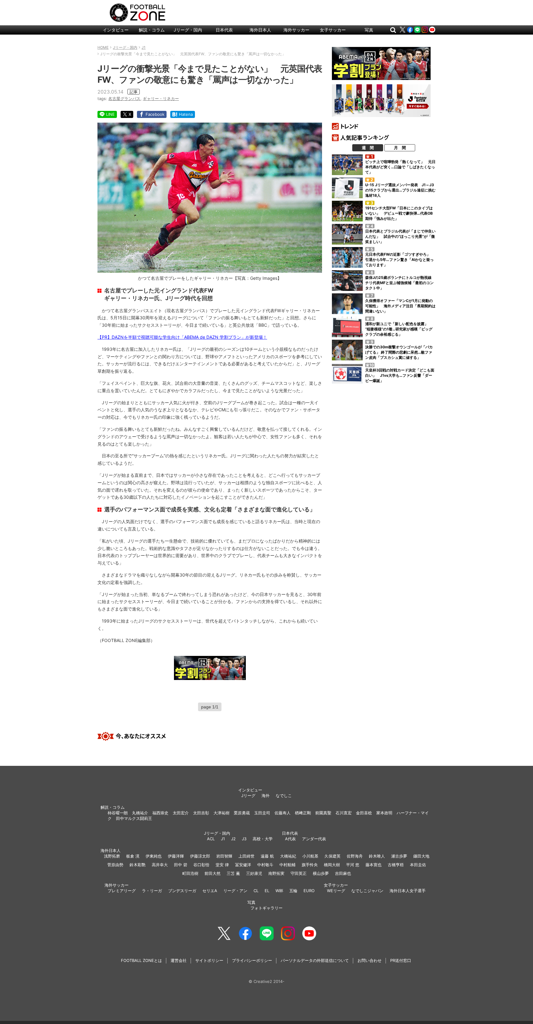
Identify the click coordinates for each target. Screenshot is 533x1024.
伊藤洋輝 (176, 856)
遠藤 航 (267, 856)
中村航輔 (287, 864)
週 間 (368, 147)
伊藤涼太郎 (200, 856)
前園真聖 (323, 812)
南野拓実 (276, 873)
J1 (223, 838)
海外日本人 (260, 29)
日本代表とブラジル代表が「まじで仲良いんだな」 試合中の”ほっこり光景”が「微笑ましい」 (400, 236)
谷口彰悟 (201, 864)
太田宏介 (181, 812)
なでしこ (284, 795)
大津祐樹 (221, 812)
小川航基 (310, 856)
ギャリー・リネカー (161, 98)
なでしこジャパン (367, 890)
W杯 (279, 890)
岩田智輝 (224, 856)
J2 (233, 838)
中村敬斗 (265, 864)
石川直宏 (344, 812)
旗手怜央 (310, 864)
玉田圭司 (262, 812)
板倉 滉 (132, 856)
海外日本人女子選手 (408, 890)
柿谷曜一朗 (118, 812)
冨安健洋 (243, 864)
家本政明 (384, 812)
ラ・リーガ (152, 890)
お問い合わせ (369, 960)
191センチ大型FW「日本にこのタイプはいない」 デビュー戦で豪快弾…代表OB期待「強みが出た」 (399, 213)
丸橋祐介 (140, 812)
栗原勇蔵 (242, 812)
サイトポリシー (209, 960)
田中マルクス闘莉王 (134, 818)
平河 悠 (352, 864)
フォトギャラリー (266, 907)
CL (256, 890)
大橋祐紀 (288, 856)
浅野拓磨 (112, 856)
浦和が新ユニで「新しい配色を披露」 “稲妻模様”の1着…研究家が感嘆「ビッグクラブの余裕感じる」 (398, 329)
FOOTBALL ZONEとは (141, 960)
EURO (309, 890)
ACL (211, 838)
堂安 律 (222, 864)
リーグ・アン (235, 890)
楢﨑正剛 (303, 812)
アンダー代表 (314, 838)
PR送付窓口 (400, 960)
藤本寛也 (374, 864)
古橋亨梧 (396, 864)
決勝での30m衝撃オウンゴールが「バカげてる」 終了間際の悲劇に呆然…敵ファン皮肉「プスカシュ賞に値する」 (399, 352)
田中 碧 (180, 864)
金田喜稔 (364, 812)
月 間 (400, 147)
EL (267, 890)
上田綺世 (246, 856)
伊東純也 (154, 856)
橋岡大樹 (332, 864)
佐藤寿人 (283, 812)
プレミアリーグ (122, 890)
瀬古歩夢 (399, 856)
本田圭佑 (418, 864)
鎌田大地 (421, 856)
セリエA (209, 890)
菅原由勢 (115, 864)
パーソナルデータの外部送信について (315, 960)
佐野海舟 (355, 856)
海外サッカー (296, 29)
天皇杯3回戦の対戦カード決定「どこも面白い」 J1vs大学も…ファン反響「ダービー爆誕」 (399, 375)
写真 (369, 29)
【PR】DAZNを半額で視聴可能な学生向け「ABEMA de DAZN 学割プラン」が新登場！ (182, 337)
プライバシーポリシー (252, 960)
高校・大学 (263, 838)
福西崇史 (160, 812)
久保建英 (332, 856)
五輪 (293, 890)
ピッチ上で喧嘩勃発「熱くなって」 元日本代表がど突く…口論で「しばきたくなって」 (400, 166)
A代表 (290, 838)
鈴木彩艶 (138, 864)
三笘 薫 (233, 873)
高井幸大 (160, 864)
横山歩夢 (321, 873)
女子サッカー (333, 29)
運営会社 (179, 960)
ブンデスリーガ (182, 890)
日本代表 (224, 29)
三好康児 (254, 873)
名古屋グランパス (124, 98)
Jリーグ (248, 795)
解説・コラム (152, 29)
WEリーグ (336, 890)
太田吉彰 (201, 812)
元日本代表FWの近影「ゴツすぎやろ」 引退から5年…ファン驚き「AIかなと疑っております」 (399, 259)
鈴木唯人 (377, 856)
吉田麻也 (343, 873)
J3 (244, 838)
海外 (266, 795)
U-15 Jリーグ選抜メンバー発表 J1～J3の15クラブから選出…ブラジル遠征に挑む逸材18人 (400, 190)
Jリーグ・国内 (188, 29)
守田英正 (299, 873)
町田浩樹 (190, 873)
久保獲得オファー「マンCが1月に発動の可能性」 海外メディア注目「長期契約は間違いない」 (400, 305)
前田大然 (213, 873)
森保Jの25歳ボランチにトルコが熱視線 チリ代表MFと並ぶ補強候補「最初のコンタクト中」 (400, 282)
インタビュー (116, 29)
